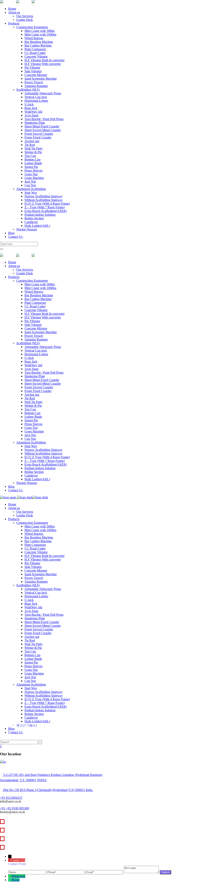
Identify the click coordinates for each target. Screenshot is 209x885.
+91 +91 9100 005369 (14, 808)
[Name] (27, 872)
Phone (15, 880)
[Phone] (66, 872)
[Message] (142, 872)
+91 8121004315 (11, 797)
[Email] (104, 872)
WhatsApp (18, 876)
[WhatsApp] (9, 876)
